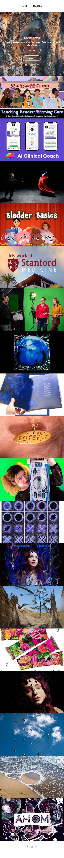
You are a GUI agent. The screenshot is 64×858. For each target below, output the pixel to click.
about (32, 58)
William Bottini (32, 6)
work (32, 50)
